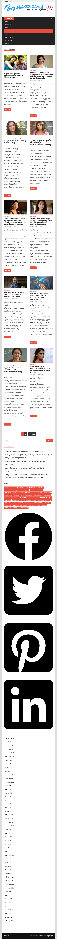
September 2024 (10, 756)
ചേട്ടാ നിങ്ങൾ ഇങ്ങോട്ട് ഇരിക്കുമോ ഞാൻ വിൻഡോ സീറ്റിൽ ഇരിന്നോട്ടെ (13, 75)
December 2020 (9, 884)
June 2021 (8, 862)
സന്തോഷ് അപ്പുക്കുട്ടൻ (42, 505)
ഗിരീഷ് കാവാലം (15, 500)
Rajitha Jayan (16, 495)
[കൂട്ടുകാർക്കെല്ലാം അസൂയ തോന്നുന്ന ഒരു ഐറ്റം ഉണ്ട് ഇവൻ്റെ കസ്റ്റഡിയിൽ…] (15, 283)
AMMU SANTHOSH (31, 487)
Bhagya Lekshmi (18, 490)
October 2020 (9, 891)
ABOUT (7, 34)
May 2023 (8, 804)
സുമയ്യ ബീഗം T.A (24, 507)
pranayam (13, 79)
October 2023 (9, 786)
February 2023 (9, 815)
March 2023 (8, 811)
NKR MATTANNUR (48, 492)
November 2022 (9, 826)
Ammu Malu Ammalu (21, 487)
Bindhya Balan (26, 490)
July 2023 (8, 797)
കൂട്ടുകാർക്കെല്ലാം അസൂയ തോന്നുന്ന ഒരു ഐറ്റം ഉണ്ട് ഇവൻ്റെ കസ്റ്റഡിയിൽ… (14, 294)
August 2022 (9, 837)
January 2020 (9, 924)
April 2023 (8, 807)
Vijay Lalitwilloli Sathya (33, 497)
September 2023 (10, 789)
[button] (28, 560)
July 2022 (8, 840)
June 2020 (8, 906)
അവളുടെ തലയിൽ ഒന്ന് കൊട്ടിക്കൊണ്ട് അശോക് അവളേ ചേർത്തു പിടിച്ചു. (15, 141)
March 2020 (8, 917)
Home (6, 21)
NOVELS (7, 27)
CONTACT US (8, 40)
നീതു (6, 502)
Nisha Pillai (33, 492)
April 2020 (8, 913)
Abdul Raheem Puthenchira (10, 487)
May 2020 (8, 910)
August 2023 (9, 793)
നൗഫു (10, 502)
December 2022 (9, 822)
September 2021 (10, 855)
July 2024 (8, 764)
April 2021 (8, 870)
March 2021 (8, 873)
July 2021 (8, 859)
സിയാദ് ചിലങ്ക (8, 507)
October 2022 (9, 829)
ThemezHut (50, 936)
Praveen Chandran (8, 495)
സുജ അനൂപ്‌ (15, 507)
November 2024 (9, 753)
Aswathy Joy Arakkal (9, 490)
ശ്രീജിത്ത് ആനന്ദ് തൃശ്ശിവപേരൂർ (12, 505)
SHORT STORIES (9, 24)
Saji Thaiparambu (28, 495)
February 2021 (9, 877)
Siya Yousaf (7, 497)
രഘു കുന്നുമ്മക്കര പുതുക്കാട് (30, 502)
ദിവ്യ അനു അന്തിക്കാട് (31, 500)
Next (33, 434)
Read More (7, 109)
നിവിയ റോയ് (48, 500)
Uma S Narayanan (14, 497)
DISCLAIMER (8, 43)
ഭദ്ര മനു (15, 502)
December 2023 (9, 778)
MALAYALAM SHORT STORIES (11, 492)
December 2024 (9, 749)
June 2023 (8, 800)
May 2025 (8, 742)
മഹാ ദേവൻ (20, 502)
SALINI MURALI (47, 495)
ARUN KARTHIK (40, 487)
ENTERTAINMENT (9, 31)
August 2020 (9, 899)
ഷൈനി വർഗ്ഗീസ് (32, 505)
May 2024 (8, 771)
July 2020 (8, 902)
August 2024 (9, 760)
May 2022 (8, 848)
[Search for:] (28, 440)
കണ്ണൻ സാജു (8, 500)
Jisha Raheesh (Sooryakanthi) (36, 490)
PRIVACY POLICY (9, 37)
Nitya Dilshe (40, 492)
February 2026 (9, 738)
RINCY (22, 495)
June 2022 (8, 844)
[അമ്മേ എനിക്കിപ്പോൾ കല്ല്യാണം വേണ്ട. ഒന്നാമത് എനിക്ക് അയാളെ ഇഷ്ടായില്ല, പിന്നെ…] (41, 356)
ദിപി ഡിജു (22, 500)
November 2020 (9, 888)
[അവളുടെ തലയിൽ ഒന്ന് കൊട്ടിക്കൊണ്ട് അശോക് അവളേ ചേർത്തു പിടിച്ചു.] (15, 128)
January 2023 (9, 818)
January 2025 (9, 745)
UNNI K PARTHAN (23, 497)
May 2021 (8, 866)
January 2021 (9, 881)
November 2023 (9, 782)
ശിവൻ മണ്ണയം (48, 502)
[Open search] (51, 18)
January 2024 (9, 775)
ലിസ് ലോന (40, 502)
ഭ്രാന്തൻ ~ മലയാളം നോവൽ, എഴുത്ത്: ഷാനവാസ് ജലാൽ (24, 451)
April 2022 (8, 851)
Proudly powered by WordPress (36, 935)
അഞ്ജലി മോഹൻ (43, 497)
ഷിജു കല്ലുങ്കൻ (23, 505)
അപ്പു (50, 497)
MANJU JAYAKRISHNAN (25, 492)
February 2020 (9, 921)
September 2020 (10, 895)
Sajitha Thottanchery (38, 495)
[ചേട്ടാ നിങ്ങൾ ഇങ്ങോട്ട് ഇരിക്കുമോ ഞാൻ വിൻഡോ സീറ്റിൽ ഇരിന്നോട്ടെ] (15, 63)
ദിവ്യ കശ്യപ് (41, 500)
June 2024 (8, 767)
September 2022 (10, 833)
